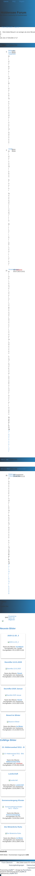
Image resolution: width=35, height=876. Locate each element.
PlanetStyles (27, 870)
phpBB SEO (13, 873)
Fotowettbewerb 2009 (9, 579)
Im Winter (19, 726)
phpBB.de (23, 872)
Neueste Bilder (8, 628)
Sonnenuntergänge (13, 815)
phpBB (10, 870)
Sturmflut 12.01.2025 (13, 662)
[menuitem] (5, 1)
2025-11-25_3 (13, 636)
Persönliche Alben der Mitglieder (12, 617)
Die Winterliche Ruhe (13, 827)
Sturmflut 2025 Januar (13, 689)
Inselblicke (19, 647)
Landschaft (13, 774)
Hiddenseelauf (9, 441)
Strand (19, 673)
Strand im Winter (13, 715)
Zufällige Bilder (8, 740)
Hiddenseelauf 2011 (13, 762)
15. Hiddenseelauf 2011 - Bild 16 (15, 747)
